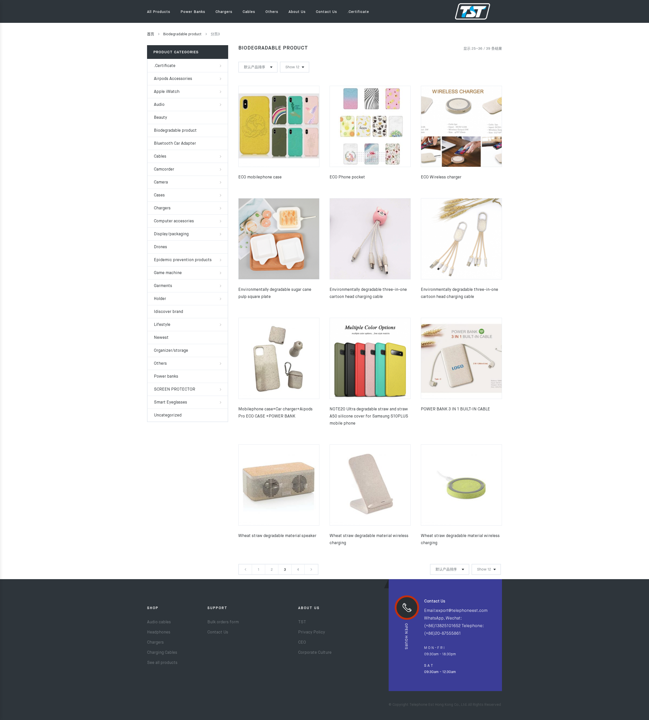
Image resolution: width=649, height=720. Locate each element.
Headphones (158, 632)
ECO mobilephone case (260, 177)
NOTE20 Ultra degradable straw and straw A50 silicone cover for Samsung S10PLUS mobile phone (369, 416)
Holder (160, 299)
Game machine (168, 273)
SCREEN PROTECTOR (174, 390)
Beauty (160, 118)
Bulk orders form (223, 622)
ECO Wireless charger (441, 177)
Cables (249, 12)
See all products (162, 663)
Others (271, 12)
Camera (161, 182)
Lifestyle (162, 325)
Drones (160, 247)
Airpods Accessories (173, 79)
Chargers (223, 12)
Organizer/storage (171, 351)
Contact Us (326, 12)
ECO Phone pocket (347, 177)
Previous (245, 569)
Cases (159, 195)
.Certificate (358, 12)
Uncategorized (168, 415)
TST (302, 622)
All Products (158, 12)
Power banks (193, 12)
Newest (161, 338)
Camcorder (164, 170)
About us (297, 12)
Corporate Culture (315, 653)
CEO (302, 643)
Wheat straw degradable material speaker (277, 536)
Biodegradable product (182, 34)
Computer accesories (174, 221)
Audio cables (159, 622)
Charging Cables (162, 653)
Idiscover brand (168, 312)
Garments (163, 286)
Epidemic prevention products (183, 260)
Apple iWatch (166, 92)
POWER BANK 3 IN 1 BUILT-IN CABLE (455, 409)
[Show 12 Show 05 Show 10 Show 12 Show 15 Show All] (294, 67)
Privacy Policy (311, 632)
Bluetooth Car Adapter (175, 144)
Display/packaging (171, 234)
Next (311, 569)
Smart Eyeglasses (170, 402)
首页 (150, 34)
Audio (159, 105)
